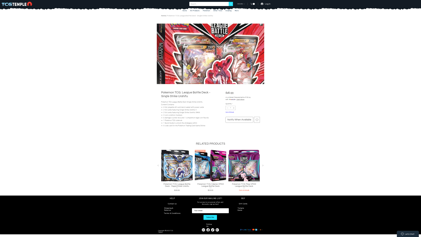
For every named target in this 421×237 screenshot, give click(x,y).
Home (163, 16)
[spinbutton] (231, 108)
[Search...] (231, 4)
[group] (210, 172)
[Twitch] (217, 230)
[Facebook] (208, 230)
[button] (218, 11)
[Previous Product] (158, 165)
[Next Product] (263, 165)
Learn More (240, 99)
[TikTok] (212, 230)
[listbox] (241, 4)
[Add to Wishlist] (257, 120)
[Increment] (234, 108)
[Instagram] (203, 230)
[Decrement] (227, 108)
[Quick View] (177, 165)
